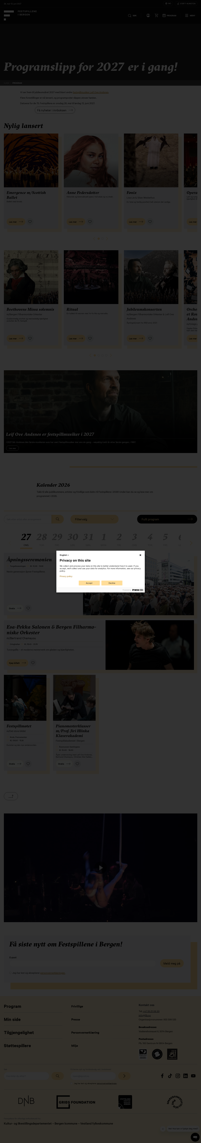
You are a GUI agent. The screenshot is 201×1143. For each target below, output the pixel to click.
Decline (112, 583)
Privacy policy (66, 576)
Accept (89, 583)
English (63, 555)
